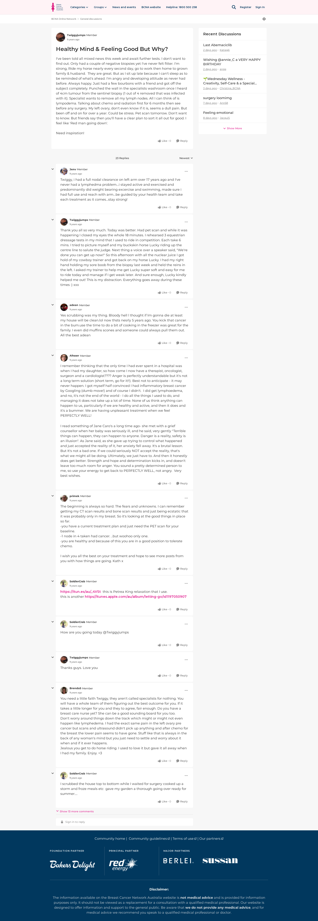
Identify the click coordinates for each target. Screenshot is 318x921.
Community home (110, 839)
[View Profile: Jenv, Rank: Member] (64, 171)
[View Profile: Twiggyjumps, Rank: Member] (60, 37)
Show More (234, 128)
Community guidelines (148, 839)
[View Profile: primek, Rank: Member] (64, 498)
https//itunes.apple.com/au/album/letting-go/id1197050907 (136, 597)
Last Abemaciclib (217, 45)
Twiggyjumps (76, 35)
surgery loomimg (217, 98)
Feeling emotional (218, 113)
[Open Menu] (264, 19)
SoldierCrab (77, 581)
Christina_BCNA (230, 88)
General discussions (91, 18)
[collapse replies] (52, 169)
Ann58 (224, 103)
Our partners (209, 839)
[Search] (234, 7)
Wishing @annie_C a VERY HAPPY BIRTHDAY (232, 62)
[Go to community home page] (57, 7)
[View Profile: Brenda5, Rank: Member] (64, 690)
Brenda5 (75, 688)
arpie (223, 69)
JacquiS (225, 118)
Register (245, 7)
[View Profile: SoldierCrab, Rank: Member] (64, 583)
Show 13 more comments (77, 811)
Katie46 (225, 50)
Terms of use (183, 839)
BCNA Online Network (63, 18)
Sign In (260, 7)
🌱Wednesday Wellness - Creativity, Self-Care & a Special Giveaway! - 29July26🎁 (229, 81)
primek (74, 496)
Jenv (73, 169)
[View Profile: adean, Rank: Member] (64, 307)
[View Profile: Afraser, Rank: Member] (64, 357)
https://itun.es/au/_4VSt (80, 592)
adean (74, 305)
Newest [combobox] (186, 158)
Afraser (74, 355)
